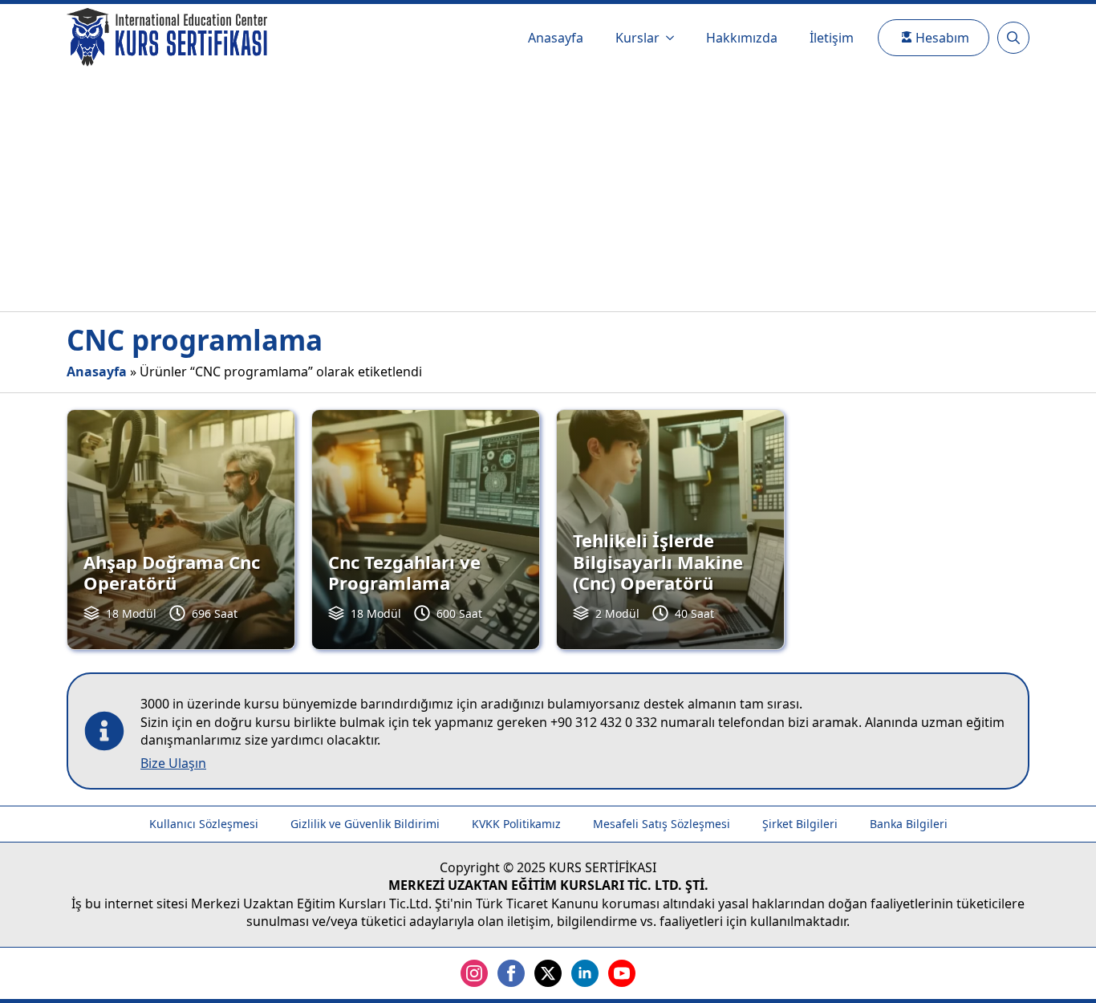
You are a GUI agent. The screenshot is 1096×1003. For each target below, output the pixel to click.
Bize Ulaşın (173, 763)
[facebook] (511, 973)
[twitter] (548, 973)
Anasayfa (555, 38)
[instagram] (474, 973)
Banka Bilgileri (909, 823)
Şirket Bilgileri (800, 823)
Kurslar (637, 38)
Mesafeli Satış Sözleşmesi (661, 823)
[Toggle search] (1013, 38)
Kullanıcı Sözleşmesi (203, 823)
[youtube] (621, 973)
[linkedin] (585, 973)
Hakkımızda (741, 38)
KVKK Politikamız (516, 823)
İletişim (832, 38)
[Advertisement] (548, 191)
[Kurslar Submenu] (675, 37)
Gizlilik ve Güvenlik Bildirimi (365, 823)
